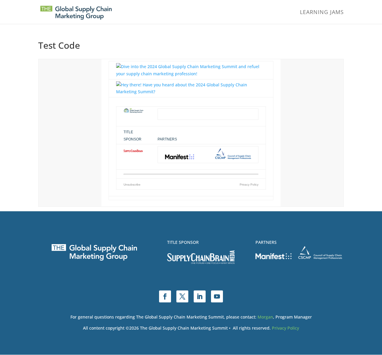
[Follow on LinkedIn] (200, 296)
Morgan (265, 317)
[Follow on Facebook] (165, 296)
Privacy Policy (285, 328)
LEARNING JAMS (322, 13)
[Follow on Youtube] (217, 296)
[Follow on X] (182, 296)
